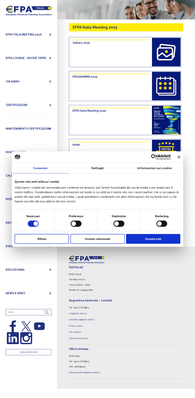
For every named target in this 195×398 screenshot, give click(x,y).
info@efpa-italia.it (78, 313)
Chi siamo (12, 81)
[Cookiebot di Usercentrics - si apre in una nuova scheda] (154, 157)
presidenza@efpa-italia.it (82, 318)
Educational (15, 269)
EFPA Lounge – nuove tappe (26, 58)
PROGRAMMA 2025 (85, 76)
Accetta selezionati (97, 239)
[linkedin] (13, 338)
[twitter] (26, 326)
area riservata (29, 352)
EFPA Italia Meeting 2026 (24, 34)
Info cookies (75, 328)
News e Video (15, 293)
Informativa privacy (78, 334)
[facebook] (13, 326)
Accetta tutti (153, 239)
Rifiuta (42, 239)
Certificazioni (16, 105)
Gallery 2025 (81, 42)
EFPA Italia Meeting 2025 (89, 110)
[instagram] (26, 338)
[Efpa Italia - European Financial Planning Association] (28, 13)
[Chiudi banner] (179, 157)
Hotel (76, 144)
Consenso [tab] (40, 168)
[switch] (76, 223)
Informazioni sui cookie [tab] (154, 168)
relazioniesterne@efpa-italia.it (84, 367)
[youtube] (40, 326)
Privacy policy (76, 323)
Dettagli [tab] (97, 168)
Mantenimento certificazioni (28, 128)
